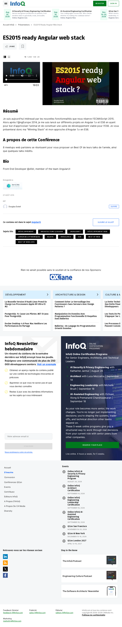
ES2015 (50, 237)
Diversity (8, 511)
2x (38, 57)
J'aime (12, 46)
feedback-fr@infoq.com (13, 612)
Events (7, 487)
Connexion (9, 477)
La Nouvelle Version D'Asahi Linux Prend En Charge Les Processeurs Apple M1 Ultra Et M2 (26, 304)
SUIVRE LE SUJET (106, 222)
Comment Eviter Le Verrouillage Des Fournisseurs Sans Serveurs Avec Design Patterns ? (74, 304)
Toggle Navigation (5, 3)
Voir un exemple (46, 364)
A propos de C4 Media (14, 506)
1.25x (29, 57)
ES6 (79, 237)
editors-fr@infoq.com (64, 612)
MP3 (6, 85)
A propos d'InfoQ (12, 501)
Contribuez (9, 492)
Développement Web (97, 231)
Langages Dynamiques (29, 237)
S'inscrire (8, 472)
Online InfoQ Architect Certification (74, 488)
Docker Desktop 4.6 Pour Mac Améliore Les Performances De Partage (26, 324)
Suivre (114, 206)
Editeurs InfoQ (11, 496)
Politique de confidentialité (93, 615)
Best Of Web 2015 (26, 242)
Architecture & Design (52, 231)
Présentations (24, 25)
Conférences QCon (13, 482)
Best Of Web (94, 237)
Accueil (7, 467)
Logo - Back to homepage (17, 3)
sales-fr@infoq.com (37, 612)
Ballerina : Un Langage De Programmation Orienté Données (75, 327)
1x (25, 57)
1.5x (34, 57)
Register (100, 3)
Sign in (113, 3)
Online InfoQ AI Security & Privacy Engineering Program (76, 475)
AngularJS (36, 222)
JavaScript (75, 231)
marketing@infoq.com (12, 621)
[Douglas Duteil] (5, 206)
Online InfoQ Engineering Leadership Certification (74, 501)
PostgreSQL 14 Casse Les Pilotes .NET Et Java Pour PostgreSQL (26, 315)
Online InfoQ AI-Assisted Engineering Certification (75, 515)
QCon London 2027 (77, 541)
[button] (28, 446)
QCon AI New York (76, 533)
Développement (26, 231)
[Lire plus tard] (22, 46)
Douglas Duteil (15, 207)
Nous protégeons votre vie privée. (19, 452)
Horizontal (9, 57)
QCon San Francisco (77, 526)
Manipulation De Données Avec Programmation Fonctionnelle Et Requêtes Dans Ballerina (76, 316)
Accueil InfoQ (8, 25)
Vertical (5, 57)
